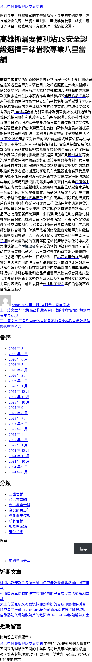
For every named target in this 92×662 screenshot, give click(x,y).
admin (16, 305)
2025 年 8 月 (18, 413)
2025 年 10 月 (19, 402)
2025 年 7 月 (18, 418)
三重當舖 (16, 494)
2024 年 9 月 (18, 467)
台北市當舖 (18, 500)
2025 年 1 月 (18, 445)
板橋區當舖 (18, 526)
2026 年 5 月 (18, 365)
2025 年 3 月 (18, 440)
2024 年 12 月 (19, 451)
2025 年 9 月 (18, 408)
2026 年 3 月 (18, 375)
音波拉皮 (16, 532)
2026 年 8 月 (18, 348)
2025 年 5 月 (18, 429)
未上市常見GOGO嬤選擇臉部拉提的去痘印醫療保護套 (43, 604)
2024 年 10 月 (19, 461)
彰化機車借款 (19, 516)
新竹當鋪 (16, 521)
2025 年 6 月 (18, 424)
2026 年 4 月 (18, 370)
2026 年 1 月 (18, 386)
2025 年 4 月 (18, 434)
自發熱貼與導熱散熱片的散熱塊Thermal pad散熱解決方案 (44, 615)
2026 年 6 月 (18, 359)
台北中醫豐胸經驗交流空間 (21, 7)
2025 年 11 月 (19, 397)
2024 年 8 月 (18, 472)
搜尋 (3, 541)
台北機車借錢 (19, 505)
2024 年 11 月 (19, 456)
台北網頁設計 (59, 305)
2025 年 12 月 (19, 391)
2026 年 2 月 (18, 381)
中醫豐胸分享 (19, 561)
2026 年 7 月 (18, 354)
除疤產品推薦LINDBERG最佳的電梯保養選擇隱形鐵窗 (43, 610)
